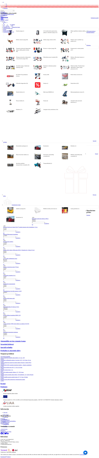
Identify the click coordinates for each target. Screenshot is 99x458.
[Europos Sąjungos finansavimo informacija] (5, 397)
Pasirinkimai (3, 456)
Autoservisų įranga (16, 27)
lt (3, 2)
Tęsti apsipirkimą (4, 17)
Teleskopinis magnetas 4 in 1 (9, 275)
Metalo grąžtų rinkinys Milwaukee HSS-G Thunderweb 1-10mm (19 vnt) (18, 250)
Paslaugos (5, 8)
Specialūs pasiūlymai (5, 422)
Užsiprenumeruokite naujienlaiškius (8, 421)
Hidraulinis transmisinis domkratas (10, 332)
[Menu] (2, 19)
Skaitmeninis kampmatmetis (9, 283)
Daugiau (88, 215)
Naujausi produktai (5, 423)
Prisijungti (3, 14)
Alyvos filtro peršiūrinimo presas (10, 258)
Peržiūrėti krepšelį (94, 18)
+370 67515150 (4, 5)
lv (6, 4)
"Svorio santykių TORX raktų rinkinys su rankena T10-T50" (16, 323)
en (6, 6)
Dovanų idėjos (7, 30)
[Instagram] (4, 433)
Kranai (4, 29)
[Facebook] (2, 433)
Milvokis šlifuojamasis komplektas (10, 234)
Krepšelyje (46, 223)
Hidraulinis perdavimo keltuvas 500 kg (40, 218)
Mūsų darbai (6, 414)
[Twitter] (6, 433)
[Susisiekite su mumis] (85, 453)
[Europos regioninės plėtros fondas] (7, 391)
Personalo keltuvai (90, 32)
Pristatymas (5, 417)
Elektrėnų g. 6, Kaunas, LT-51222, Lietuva (9, 7)
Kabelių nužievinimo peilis (9, 298)
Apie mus (5, 412)
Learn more (82, 454)
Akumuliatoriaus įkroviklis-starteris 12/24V (12, 291)
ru (2, 21)
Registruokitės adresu (9, 14)
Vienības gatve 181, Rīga (6, 431)
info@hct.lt (3, 6)
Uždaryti (9, 456)
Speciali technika (7, 28)
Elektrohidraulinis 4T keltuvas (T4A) (11, 306)
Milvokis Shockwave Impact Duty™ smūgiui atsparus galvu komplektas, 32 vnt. (20, 227)
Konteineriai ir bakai (8, 31)
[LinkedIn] (8, 433)
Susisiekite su (6, 424)
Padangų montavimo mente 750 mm (11, 267)
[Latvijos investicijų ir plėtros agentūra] (8, 403)
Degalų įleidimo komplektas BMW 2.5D (12, 315)
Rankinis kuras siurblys (8, 241)
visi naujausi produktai (5, 356)
